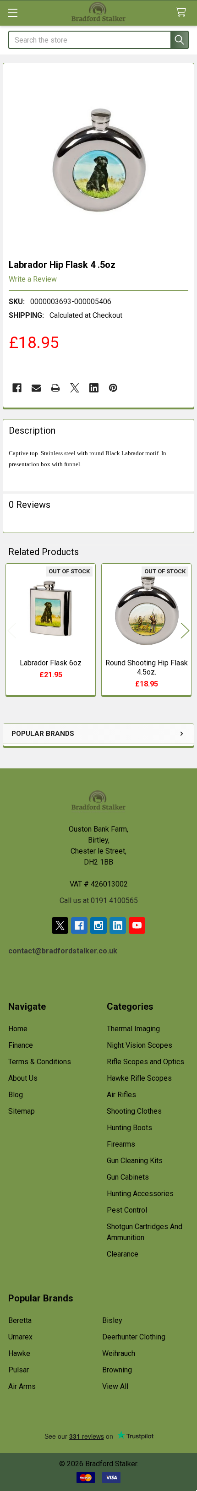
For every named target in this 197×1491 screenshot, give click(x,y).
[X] (74, 388)
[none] (98, 158)
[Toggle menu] (12, 12)
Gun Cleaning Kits (135, 1160)
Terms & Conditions (39, 1061)
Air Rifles (121, 1094)
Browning (117, 1370)
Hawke (19, 1353)
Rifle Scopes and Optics (145, 1061)
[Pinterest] (113, 388)
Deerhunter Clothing (133, 1337)
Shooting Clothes (134, 1111)
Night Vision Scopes (139, 1045)
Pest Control (127, 1210)
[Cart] (183, 12)
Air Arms (22, 1386)
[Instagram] (98, 925)
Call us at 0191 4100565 (99, 900)
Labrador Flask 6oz (51, 662)
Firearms (121, 1144)
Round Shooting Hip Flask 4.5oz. (146, 667)
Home (17, 1028)
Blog (15, 1094)
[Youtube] (137, 925)
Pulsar (18, 1370)
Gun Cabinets (128, 1177)
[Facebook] (17, 388)
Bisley (112, 1320)
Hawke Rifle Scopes (139, 1078)
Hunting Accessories (140, 1193)
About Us (23, 1078)
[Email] (36, 388)
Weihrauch (118, 1353)
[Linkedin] (94, 388)
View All (115, 1386)
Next (185, 631)
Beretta (20, 1320)
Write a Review (33, 279)
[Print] (55, 388)
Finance (20, 1045)
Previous (12, 631)
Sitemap (21, 1111)
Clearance (122, 1254)
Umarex (20, 1337)
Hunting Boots (129, 1127)
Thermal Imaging (133, 1028)
